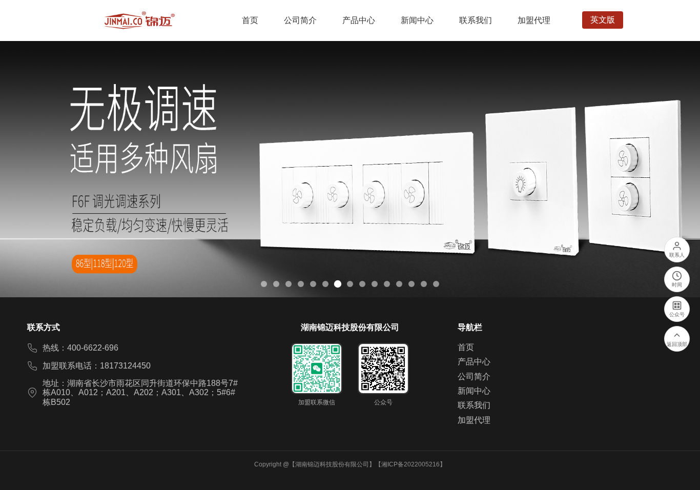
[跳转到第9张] (362, 284)
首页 (466, 347)
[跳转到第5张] (313, 284)
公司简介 (474, 376)
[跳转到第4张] (301, 284)
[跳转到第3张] (288, 284)
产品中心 (474, 361)
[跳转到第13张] (411, 284)
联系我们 (474, 405)
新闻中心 (474, 390)
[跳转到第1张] (264, 284)
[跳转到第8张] (350, 284)
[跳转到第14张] (424, 284)
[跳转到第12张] (399, 284)
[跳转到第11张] (387, 284)
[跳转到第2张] (276, 284)
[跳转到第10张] (375, 284)
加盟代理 (474, 420)
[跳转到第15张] (436, 284)
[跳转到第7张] (337, 284)
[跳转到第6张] (325, 284)
